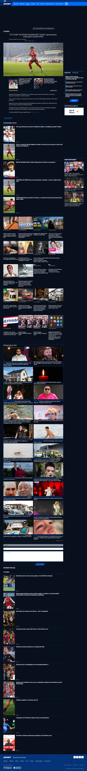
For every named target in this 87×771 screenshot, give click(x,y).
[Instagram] (77, 757)
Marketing (75, 765)
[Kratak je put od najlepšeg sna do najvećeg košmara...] (9, 672)
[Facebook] (74, 757)
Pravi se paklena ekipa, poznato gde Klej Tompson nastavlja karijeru (73, 90)
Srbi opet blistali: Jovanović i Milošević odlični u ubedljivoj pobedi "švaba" (39, 126)
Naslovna (16, 3)
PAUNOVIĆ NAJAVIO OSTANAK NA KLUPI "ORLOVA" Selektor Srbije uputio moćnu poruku (50, 80)
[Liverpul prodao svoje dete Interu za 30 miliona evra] (9, 636)
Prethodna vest (13, 90)
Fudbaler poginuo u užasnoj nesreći (27, 700)
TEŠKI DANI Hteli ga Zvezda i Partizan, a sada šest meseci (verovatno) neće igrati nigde (39, 198)
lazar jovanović (8, 118)
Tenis (37, 3)
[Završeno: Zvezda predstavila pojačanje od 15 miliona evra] (9, 743)
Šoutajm (42, 3)
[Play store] (7, 767)
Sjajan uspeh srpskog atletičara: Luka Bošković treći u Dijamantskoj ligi (74, 78)
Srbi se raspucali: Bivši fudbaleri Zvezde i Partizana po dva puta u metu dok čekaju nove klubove (39, 145)
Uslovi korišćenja (67, 765)
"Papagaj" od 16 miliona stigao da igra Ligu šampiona (32, 717)
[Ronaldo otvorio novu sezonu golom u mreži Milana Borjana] (9, 583)
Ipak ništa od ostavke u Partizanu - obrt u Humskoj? (32, 611)
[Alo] (4, 1)
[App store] (17, 767)
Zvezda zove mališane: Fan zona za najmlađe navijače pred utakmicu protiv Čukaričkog (39, 683)
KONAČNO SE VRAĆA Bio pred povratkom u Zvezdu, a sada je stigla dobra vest (38, 180)
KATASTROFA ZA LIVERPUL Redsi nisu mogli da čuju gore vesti (73, 189)
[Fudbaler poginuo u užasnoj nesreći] (9, 707)
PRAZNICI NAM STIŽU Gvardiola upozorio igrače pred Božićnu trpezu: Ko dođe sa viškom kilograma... (74, 174)
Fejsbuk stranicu (35, 112)
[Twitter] (80, 757)
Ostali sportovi (59, 3)
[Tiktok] (82, 757)
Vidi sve (74, 100)
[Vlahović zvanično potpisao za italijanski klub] (9, 654)
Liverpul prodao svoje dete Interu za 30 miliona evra (32, 629)
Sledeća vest (53, 90)
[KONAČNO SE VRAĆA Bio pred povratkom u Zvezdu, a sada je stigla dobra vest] (9, 187)
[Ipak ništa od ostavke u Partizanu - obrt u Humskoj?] (9, 619)
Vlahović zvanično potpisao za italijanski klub (30, 646)
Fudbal (27, 3)
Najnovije (22, 3)
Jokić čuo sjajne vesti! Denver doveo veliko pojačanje (73, 86)
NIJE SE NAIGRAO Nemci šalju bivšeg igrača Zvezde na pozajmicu (35, 162)
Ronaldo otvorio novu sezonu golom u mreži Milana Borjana (34, 575)
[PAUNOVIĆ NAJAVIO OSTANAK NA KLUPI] (38, 83)
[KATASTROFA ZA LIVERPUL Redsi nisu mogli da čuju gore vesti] (74, 182)
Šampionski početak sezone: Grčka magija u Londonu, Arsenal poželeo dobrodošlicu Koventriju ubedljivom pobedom (37, 594)
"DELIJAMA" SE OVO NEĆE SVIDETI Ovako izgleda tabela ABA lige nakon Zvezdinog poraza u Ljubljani (25, 81)
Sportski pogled (50, 3)
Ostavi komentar (40, 564)
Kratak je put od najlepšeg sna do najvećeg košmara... (32, 664)
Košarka (33, 3)
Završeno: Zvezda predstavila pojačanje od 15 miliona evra (34, 735)
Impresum (81, 765)
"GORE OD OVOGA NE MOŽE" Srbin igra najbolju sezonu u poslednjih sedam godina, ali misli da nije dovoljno (74, 204)
